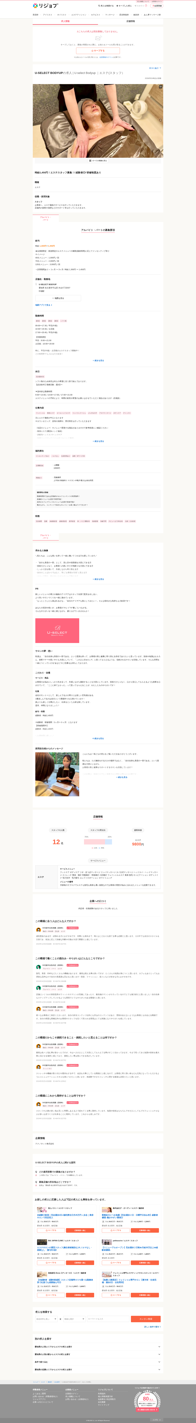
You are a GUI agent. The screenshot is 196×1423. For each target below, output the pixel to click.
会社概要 (101, 1402)
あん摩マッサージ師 (152, 15)
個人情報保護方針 (105, 1396)
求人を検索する (107, 6)
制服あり (39, 477)
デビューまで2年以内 (116, 521)
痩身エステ (51, 413)
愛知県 (50, 1382)
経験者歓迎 (63, 521)
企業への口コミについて (43, 1402)
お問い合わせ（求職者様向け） (46, 1396)
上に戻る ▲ (157, 1419)
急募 (45, 521)
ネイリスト (62, 15)
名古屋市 (57, 1382)
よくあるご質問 (39, 1394)
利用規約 (101, 1394)
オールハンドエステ (63, 413)
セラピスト (95, 15)
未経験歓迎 (53, 521)
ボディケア (117, 413)
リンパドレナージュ (79, 413)
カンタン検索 (145, 1319)
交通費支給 (39, 465)
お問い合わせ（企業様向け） (77, 1399)
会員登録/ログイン (106, 57)
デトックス (127, 413)
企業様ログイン (157, 1)
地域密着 (95, 521)
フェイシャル (40, 413)
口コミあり (154, 68)
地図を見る (59, 298)
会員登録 (158, 6)
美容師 (35, 15)
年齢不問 (103, 521)
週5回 (50, 321)
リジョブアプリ (39, 1399)
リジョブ (35, 1382)
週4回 (44, 321)
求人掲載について (143, 1)
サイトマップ (103, 1405)
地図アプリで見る (42, 305)
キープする (99, 50)
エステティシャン (78, 15)
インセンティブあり (42, 456)
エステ (43, 1382)
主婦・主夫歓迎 (130, 521)
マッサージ (110, 15)
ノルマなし (55, 456)
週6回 (56, 321)
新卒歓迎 (72, 521)
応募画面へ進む (80, 1230)
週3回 (38, 321)
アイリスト (47, 15)
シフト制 (63, 321)
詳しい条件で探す (151, 1327)
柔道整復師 (124, 15)
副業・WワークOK (79, 456)
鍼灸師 (136, 15)
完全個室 (39, 521)
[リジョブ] (45, 5)
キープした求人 (125, 6)
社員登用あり (65, 456)
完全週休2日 (40, 376)
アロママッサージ (105, 413)
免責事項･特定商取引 (107, 1399)
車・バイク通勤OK (83, 521)
